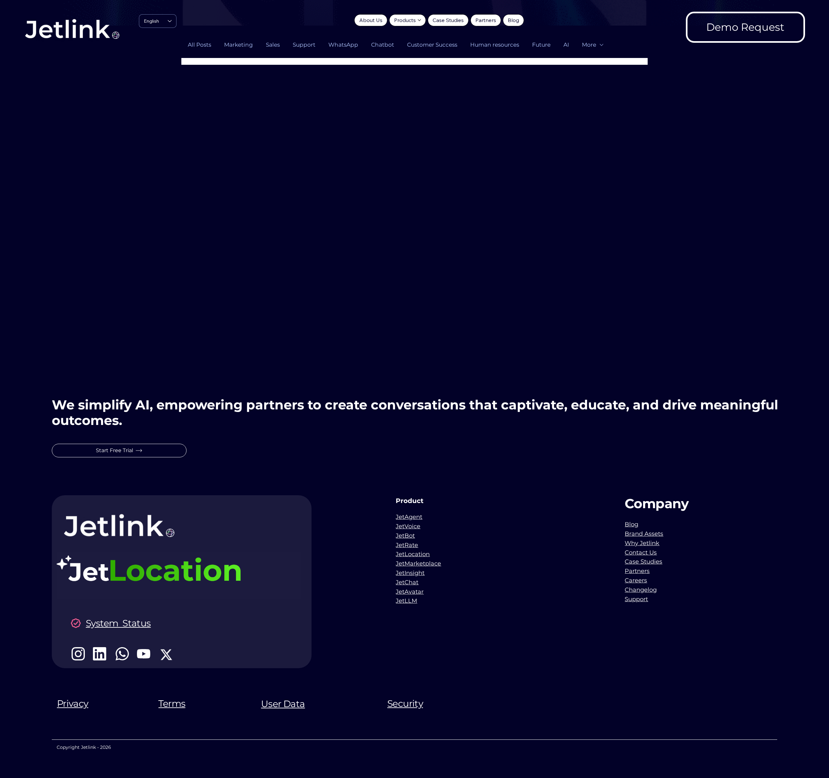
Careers (636, 580)
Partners (637, 571)
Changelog (641, 589)
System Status (118, 623)
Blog (631, 524)
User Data (283, 703)
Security (405, 703)
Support (636, 599)
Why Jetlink (642, 543)
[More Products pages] (419, 20)
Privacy (72, 703)
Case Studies (643, 561)
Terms (171, 703)
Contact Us (641, 552)
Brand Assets (644, 533)
